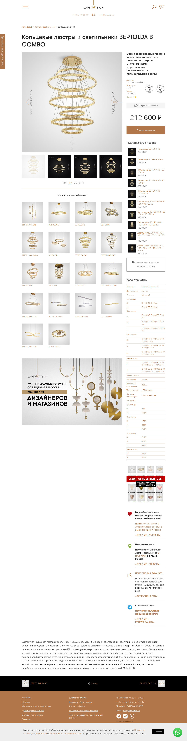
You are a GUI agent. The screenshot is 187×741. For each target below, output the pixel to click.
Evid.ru (130, 721)
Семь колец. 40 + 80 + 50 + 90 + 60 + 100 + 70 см (151, 215)
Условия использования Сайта (83, 710)
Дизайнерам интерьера (33, 710)
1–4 (70, 183)
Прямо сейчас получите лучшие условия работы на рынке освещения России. (148, 526)
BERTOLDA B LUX (148, 683)
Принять (158, 731)
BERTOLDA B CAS (39, 683)
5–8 (75, 183)
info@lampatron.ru (107, 15)
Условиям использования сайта (66, 733)
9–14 (81, 183)
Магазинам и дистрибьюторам (36, 706)
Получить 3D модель (148, 105)
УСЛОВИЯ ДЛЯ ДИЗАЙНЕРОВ (2, 53)
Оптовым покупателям (32, 715)
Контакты (26, 698)
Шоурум (26, 702)
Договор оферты (77, 706)
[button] (27, 102)
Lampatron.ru (124, 698)
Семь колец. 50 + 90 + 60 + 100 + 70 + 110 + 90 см (149, 225)
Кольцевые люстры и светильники (38, 27)
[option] (72, 102)
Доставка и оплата (77, 698)
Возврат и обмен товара (80, 702)
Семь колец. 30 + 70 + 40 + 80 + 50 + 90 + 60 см (151, 204)
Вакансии (26, 719)
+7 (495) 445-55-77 (80, 15)
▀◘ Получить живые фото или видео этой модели (146, 264)
